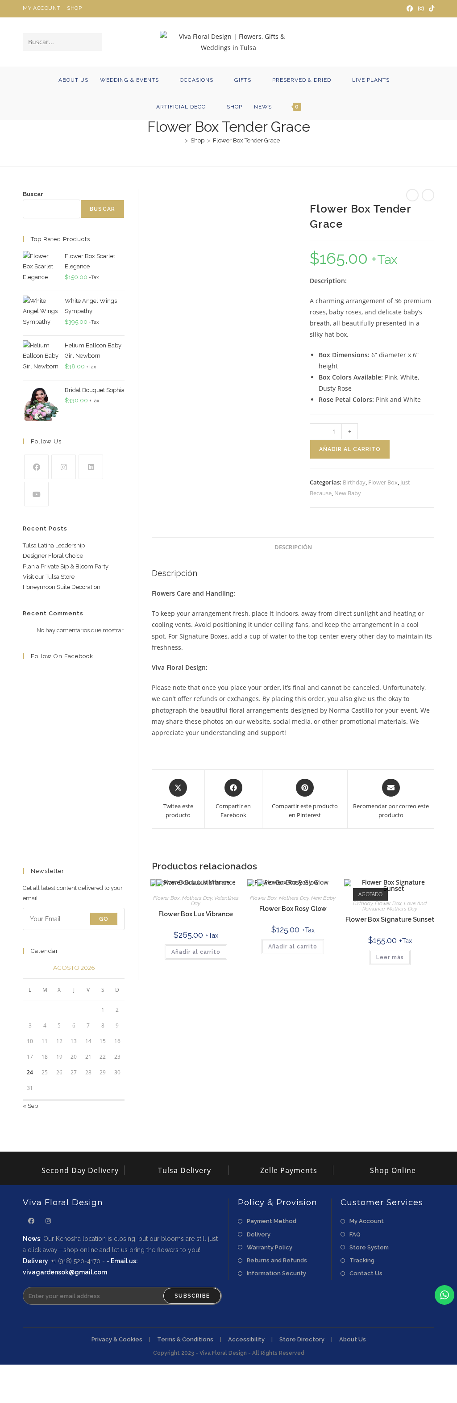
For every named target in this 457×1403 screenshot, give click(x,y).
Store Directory (301, 1339)
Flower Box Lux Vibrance (195, 914)
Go (103, 919)
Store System (369, 1247)
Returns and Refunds (277, 1260)
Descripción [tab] (293, 547)
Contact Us (365, 1273)
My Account (41, 8)
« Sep (30, 1105)
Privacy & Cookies (116, 1339)
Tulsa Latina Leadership (54, 545)
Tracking (361, 1260)
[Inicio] (180, 140)
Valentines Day (215, 900)
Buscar (33, 194)
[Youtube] (36, 494)
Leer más (390, 957)
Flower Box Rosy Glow (293, 908)
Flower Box (383, 482)
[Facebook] (409, 8)
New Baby (347, 493)
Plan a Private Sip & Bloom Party (65, 566)
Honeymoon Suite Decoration (61, 587)
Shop (74, 8)
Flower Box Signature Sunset (389, 919)
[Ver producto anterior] (412, 195)
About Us (352, 1339)
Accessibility (246, 1339)
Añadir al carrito (350, 449)
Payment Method (271, 1221)
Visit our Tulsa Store (49, 576)
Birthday (354, 482)
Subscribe (192, 1296)
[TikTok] (430, 8)
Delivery (258, 1234)
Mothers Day (197, 898)
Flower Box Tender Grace (246, 140)
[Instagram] (420, 8)
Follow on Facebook (62, 656)
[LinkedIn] (91, 467)
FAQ (355, 1234)
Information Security (276, 1273)
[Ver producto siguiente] (428, 195)
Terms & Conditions (185, 1339)
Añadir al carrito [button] (195, 952)
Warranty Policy (269, 1247)
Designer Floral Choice (53, 555)
